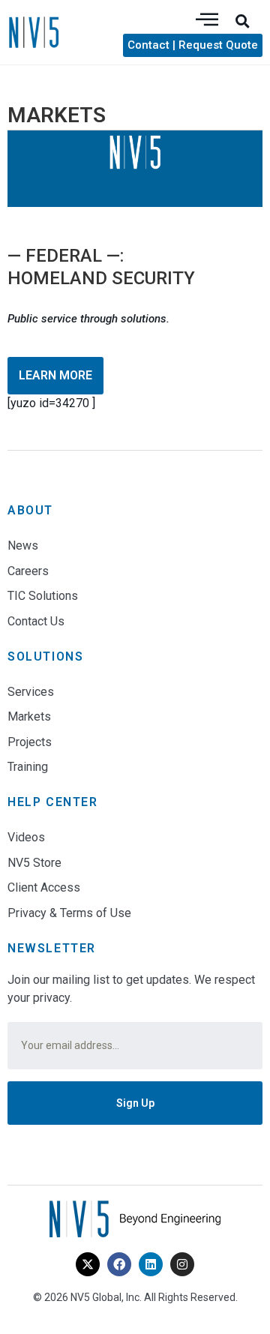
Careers (28, 571)
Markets (29, 716)
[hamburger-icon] (207, 20)
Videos (26, 837)
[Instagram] (182, 1264)
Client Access (44, 887)
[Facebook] (119, 1264)
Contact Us (36, 621)
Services (31, 692)
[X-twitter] (88, 1264)
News (23, 545)
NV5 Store (35, 863)
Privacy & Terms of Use (69, 913)
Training (28, 767)
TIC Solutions (43, 596)
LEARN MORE (55, 375)
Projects (30, 742)
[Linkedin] (151, 1264)
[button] (242, 21)
